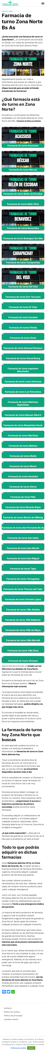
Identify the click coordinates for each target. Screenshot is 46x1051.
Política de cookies (12, 1012)
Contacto (8, 1008)
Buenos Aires (7, 11)
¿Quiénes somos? (11, 1019)
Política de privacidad (13, 1016)
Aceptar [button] (31, 1048)
